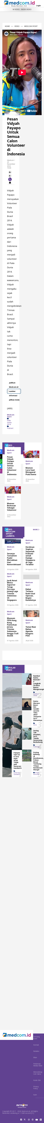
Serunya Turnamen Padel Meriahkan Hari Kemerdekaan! (14, 559)
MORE (35, 529)
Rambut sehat (35, 694)
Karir (35, 1095)
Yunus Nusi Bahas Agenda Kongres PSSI (31, 631)
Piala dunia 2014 (9, 422)
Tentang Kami (36, 1038)
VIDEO (16, 26)
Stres (35, 725)
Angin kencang (36, 773)
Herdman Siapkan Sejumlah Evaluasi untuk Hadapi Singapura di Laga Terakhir (30, 556)
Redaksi (36, 1051)
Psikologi (36, 747)
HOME (7, 26)
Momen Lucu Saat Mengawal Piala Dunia (31, 471)
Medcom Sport (10, 416)
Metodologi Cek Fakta (37, 1073)
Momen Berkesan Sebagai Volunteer (11, 506)
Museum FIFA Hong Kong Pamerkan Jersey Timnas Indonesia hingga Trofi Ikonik (12, 627)
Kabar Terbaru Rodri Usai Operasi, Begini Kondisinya (31, 594)
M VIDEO (16, 9)
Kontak (36, 1045)
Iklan (35, 1057)
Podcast (10, 428)
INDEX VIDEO (26, 9)
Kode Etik (37, 1080)
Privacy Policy (36, 1087)
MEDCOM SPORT (31, 26)
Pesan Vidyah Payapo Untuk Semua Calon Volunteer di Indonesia (11, 466)
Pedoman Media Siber (37, 1065)
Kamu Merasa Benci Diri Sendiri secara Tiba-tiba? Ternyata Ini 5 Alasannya (37, 710)
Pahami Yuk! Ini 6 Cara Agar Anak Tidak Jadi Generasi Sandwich (18, 760)
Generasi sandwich (17, 773)
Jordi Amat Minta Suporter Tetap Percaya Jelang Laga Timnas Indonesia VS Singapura (12, 590)
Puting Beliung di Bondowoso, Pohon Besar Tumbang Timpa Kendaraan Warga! (38, 761)
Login (38, 6)
